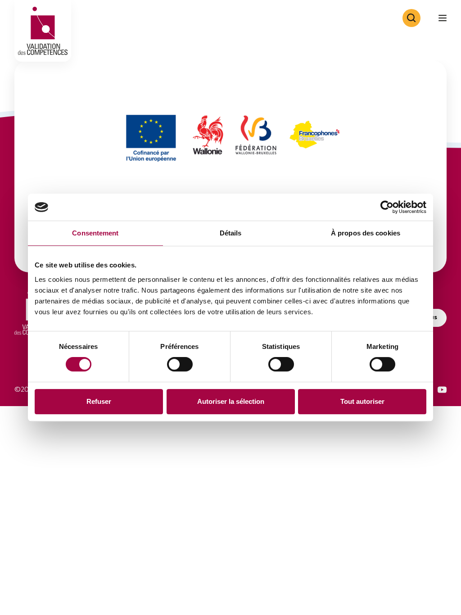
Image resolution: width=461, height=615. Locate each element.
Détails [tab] (231, 233)
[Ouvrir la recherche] (411, 18)
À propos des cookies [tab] (365, 233)
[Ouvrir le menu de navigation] (442, 18)
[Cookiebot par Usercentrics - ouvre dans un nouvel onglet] (387, 207)
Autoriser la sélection (230, 401)
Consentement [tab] (95, 233)
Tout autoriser (362, 401)
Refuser (98, 401)
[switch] (180, 364)
